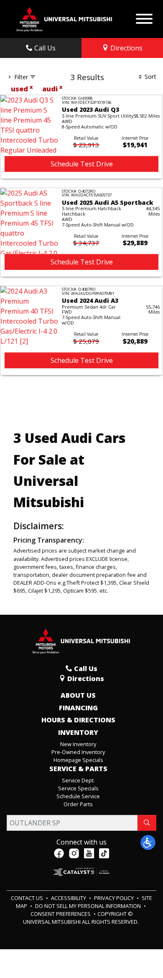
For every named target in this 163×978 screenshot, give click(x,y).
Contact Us (27, 898)
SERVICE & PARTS (78, 769)
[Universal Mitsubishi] (64, 18)
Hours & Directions (78, 720)
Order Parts (78, 804)
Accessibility (69, 898)
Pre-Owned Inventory (78, 752)
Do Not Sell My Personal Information (88, 906)
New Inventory (78, 744)
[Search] (147, 823)
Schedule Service (78, 796)
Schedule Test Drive (82, 163)
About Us (78, 695)
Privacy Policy (114, 898)
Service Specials (78, 788)
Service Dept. (78, 780)
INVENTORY (78, 733)
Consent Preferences (61, 914)
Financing (78, 708)
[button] (148, 842)
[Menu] (144, 16)
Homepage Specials (78, 760)
